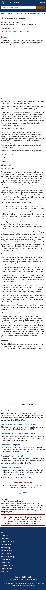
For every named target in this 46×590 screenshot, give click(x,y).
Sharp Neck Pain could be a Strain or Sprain (18, 433)
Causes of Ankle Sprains (10, 445)
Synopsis (4, 31)
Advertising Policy (7, 557)
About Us (4, 532)
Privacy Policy (6, 545)
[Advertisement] (23, 72)
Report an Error (6, 569)
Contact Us (5, 538)
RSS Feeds (7, 572)
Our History (5, 535)
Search (41, 7)
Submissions (6, 563)
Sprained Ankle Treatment (11, 467)
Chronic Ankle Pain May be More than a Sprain (19, 424)
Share (24, 493)
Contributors (5, 560)
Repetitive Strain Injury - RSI (12, 456)
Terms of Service (7, 541)
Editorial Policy (6, 551)
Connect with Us (7, 566)
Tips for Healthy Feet (9, 411)
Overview (12, 31)
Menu (41, 3)
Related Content (24, 31)
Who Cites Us (6, 554)
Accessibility (5, 548)
